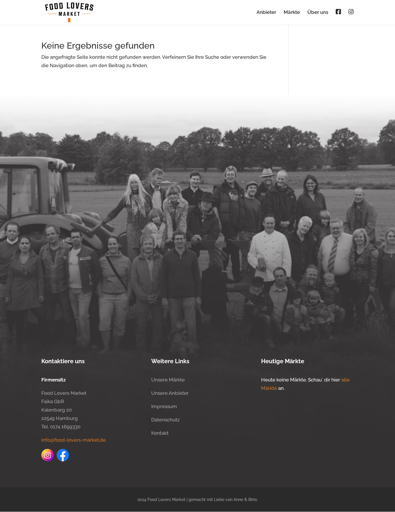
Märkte (292, 12)
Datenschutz (165, 420)
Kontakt (160, 433)
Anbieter (266, 12)
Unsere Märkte (168, 380)
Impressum (164, 406)
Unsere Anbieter (170, 393)
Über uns (317, 12)
